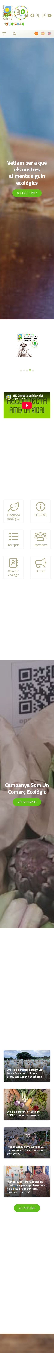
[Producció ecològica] (13, 511)
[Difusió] (40, 567)
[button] (4, 34)
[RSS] (26, 15)
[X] (38, 15)
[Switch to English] (50, 34)
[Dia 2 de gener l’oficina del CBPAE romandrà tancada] (27, 1104)
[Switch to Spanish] (43, 34)
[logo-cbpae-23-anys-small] (15, 15)
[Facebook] (32, 15)
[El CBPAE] (40, 511)
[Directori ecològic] (13, 567)
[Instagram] (43, 15)
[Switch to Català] (36, 34)
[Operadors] (40, 539)
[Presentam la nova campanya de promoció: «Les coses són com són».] (27, 1142)
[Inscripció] (13, 539)
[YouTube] (50, 15)
